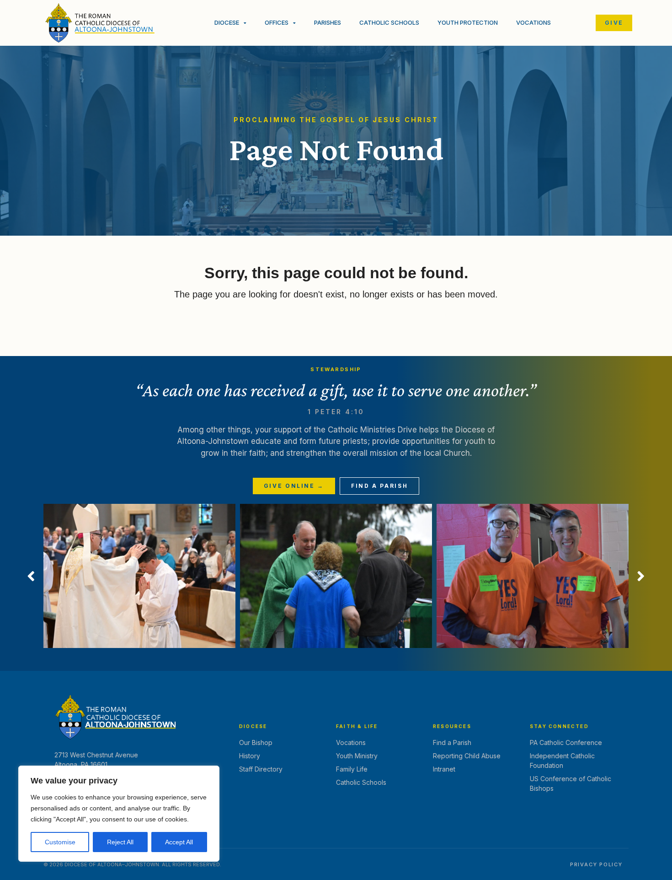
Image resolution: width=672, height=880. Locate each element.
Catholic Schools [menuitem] (389, 22)
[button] (31, 576)
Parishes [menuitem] (327, 22)
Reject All (120, 842)
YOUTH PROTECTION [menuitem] (467, 22)
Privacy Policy (596, 864)
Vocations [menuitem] (533, 22)
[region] (118, 814)
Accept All (179, 842)
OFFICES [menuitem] (276, 22)
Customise (60, 842)
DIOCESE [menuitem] (226, 22)
